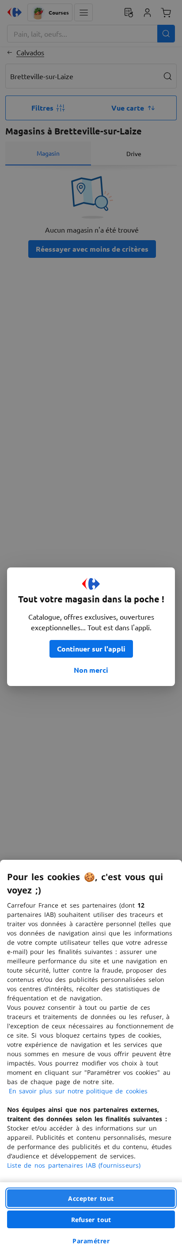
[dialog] (91, 1056)
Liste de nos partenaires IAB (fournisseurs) (73, 1165)
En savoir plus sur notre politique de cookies (78, 1091)
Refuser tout (91, 1219)
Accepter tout (91, 1198)
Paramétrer (91, 1241)
